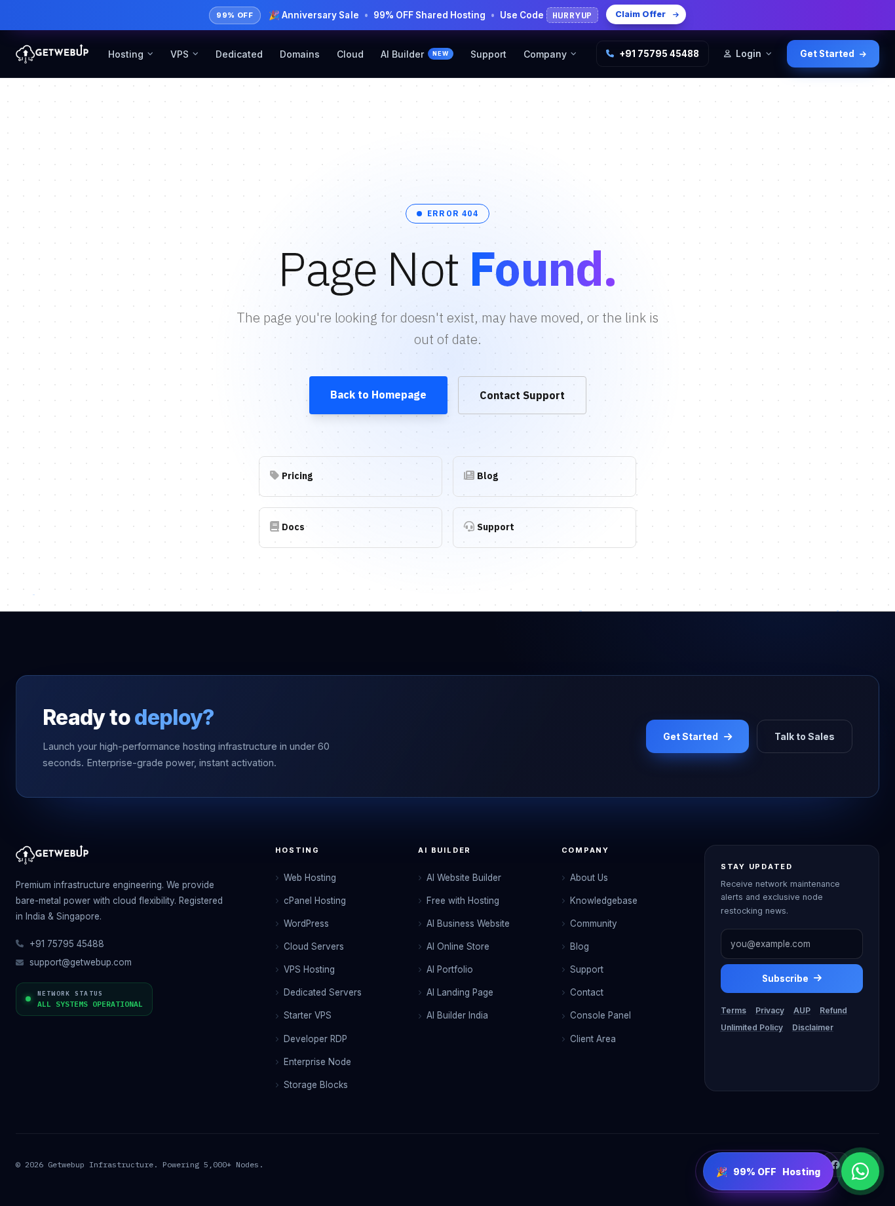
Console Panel (600, 1015)
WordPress (306, 923)
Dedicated (239, 54)
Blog (579, 946)
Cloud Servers (314, 946)
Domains (300, 54)
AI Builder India (457, 1015)
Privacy (769, 1010)
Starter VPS (308, 1015)
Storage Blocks (316, 1085)
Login (748, 54)
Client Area (593, 1039)
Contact (586, 992)
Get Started (827, 54)
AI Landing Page (460, 992)
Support (488, 54)
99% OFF (768, 1171)
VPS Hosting (309, 969)
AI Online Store (458, 946)
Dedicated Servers (323, 992)
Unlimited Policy (752, 1027)
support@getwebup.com (80, 962)
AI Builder (414, 54)
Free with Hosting (463, 900)
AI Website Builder (464, 877)
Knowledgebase (604, 900)
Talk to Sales (804, 736)
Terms (733, 1010)
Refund (833, 1010)
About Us (589, 877)
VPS (179, 54)
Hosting (125, 54)
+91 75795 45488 (659, 54)
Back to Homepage (378, 394)
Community (593, 923)
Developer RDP (315, 1039)
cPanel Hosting (315, 900)
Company (545, 54)
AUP (801, 1010)
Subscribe (785, 978)
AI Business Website (468, 923)
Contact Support (522, 395)
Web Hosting (310, 877)
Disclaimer (812, 1027)
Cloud (350, 54)
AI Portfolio (450, 969)
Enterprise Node (317, 1062)
